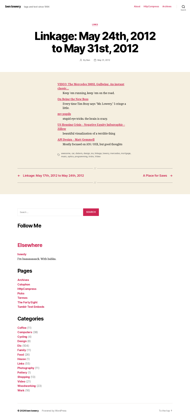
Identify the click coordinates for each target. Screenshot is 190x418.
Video (98, 156)
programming (81, 156)
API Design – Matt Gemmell (76, 139)
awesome (65, 153)
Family (21, 350)
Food (20, 354)
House (21, 359)
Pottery (22, 372)
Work (20, 390)
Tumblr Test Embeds (30, 306)
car (73, 153)
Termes (22, 297)
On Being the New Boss (73, 99)
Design (21, 341)
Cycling (22, 336)
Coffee (21, 327)
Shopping (23, 377)
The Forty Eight (27, 302)
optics (71, 156)
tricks (91, 156)
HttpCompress (151, 6)
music (64, 156)
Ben (88, 60)
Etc (19, 345)
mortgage (126, 153)
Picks (20, 293)
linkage (98, 153)
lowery (106, 153)
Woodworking (26, 386)
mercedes (115, 153)
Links (95, 24)
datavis (78, 153)
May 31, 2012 (103, 60)
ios (92, 153)
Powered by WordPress (54, 410)
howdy (21, 254)
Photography (25, 368)
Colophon (23, 284)
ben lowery (13, 6)
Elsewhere (29, 245)
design (86, 153)
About (137, 6)
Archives (167, 6)
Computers (24, 332)
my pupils (64, 114)
